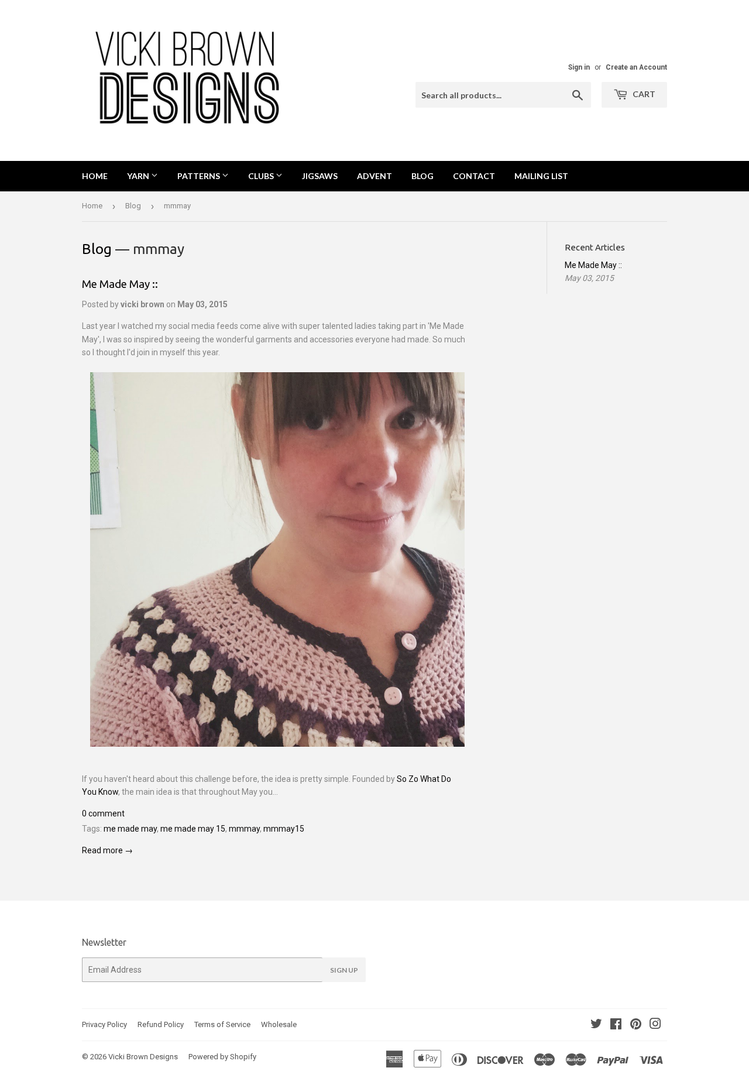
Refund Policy (161, 1024)
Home (95, 176)
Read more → (107, 850)
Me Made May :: (120, 284)
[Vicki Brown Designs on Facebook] (616, 1025)
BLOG (422, 176)
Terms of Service (222, 1024)
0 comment (103, 813)
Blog (133, 205)
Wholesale (279, 1024)
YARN (139, 176)
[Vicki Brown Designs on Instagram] (655, 1025)
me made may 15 (192, 828)
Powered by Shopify (222, 1056)
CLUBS (262, 176)
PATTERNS (199, 176)
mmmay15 (283, 828)
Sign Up (344, 970)
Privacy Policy (104, 1024)
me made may (130, 828)
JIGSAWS (320, 176)
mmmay (244, 828)
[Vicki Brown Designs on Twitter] (596, 1025)
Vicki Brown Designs (143, 1056)
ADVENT (374, 176)
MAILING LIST (541, 176)
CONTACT (474, 176)
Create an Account (636, 67)
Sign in (579, 67)
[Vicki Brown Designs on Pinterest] (636, 1025)
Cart (643, 94)
